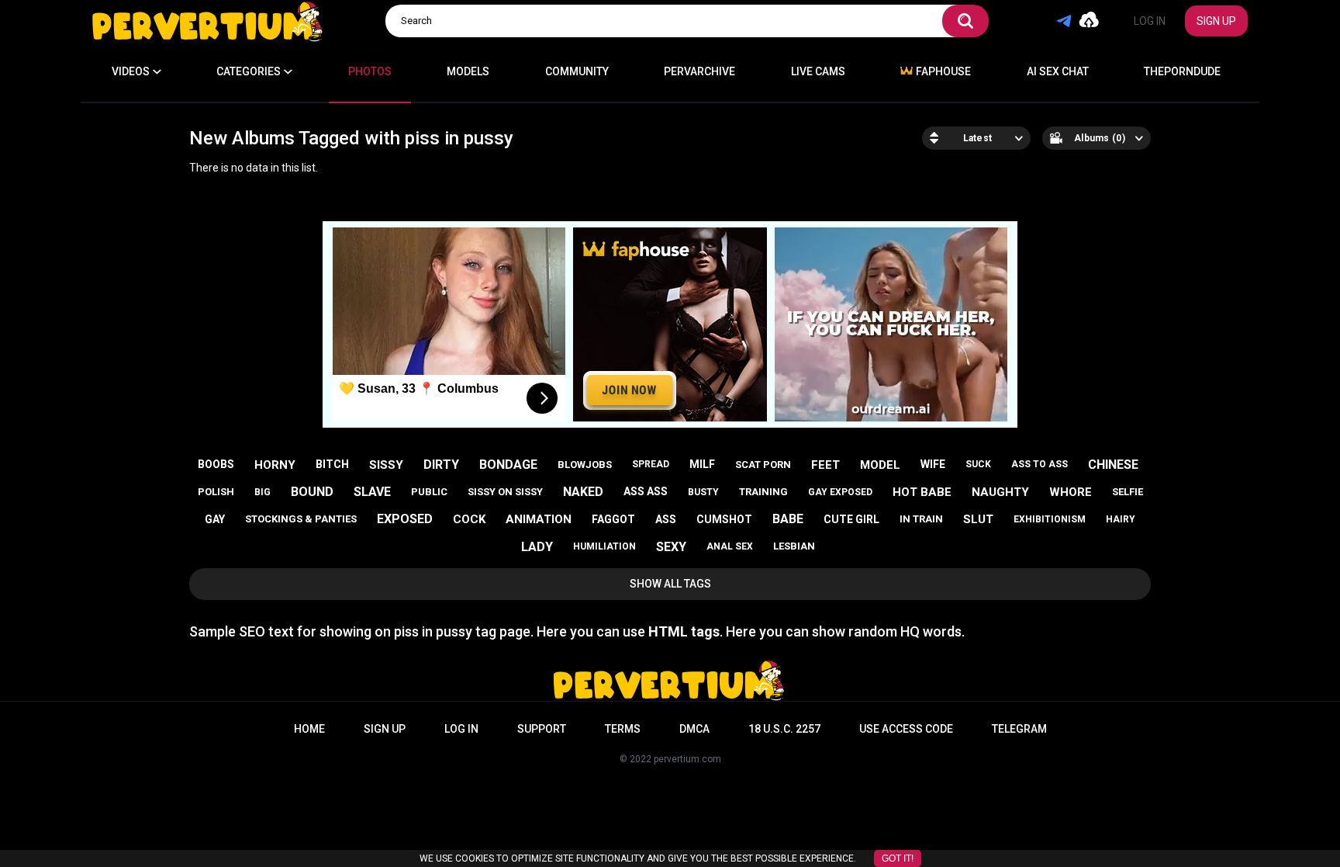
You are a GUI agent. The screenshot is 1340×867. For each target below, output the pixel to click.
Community (577, 71)
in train (921, 519)
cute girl (851, 519)
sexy (671, 546)
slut (978, 519)
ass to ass (1039, 464)
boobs (216, 464)
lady (537, 546)
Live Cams (818, 71)
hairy (1120, 519)
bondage (508, 464)
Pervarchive (699, 71)
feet (825, 465)
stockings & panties (301, 519)
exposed (405, 519)
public (429, 492)
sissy (386, 465)
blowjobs (585, 464)
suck (978, 464)
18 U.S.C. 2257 (784, 729)
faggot (613, 519)
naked (583, 491)
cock (469, 519)
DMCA (694, 729)
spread (650, 464)
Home (309, 729)
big (262, 492)
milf (702, 464)
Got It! (897, 858)
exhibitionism (1050, 519)
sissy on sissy (505, 492)
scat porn (763, 464)
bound (312, 491)
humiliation (604, 546)
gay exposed (840, 492)
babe (787, 519)
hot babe (922, 492)
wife (932, 464)
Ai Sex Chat (1058, 71)
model (880, 465)
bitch (332, 464)
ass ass (645, 491)
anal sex (729, 546)
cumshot (724, 519)
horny (274, 465)
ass (665, 519)
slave (372, 491)
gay (215, 519)
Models (468, 71)
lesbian (794, 546)
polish (216, 492)
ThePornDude (1182, 71)
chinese (1113, 464)
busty (703, 492)
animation (539, 519)
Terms (623, 729)
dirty (441, 464)
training (763, 492)
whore (1070, 492)
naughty (1000, 492)
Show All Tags (670, 583)
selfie (1127, 492)
